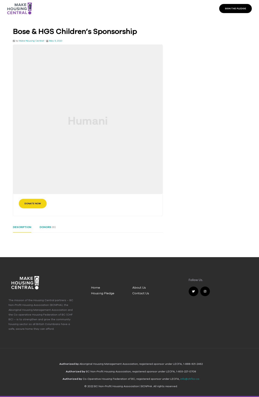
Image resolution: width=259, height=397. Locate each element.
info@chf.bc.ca (189, 378)
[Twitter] (193, 291)
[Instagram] (205, 291)
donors (48, 227)
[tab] (22, 228)
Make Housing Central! (31, 40)
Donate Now (32, 203)
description (22, 227)
